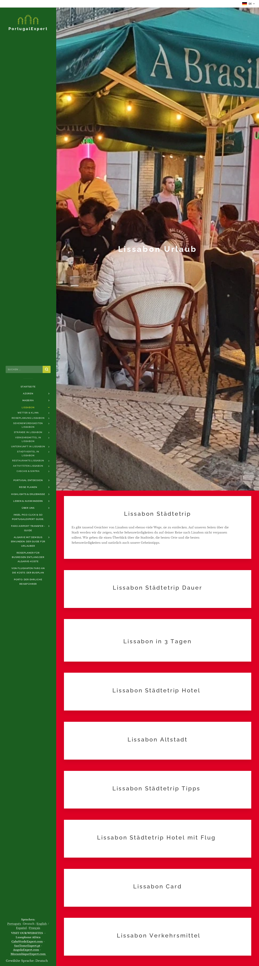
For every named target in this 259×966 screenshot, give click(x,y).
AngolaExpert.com (26, 949)
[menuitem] (28, 387)
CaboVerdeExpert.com (27, 941)
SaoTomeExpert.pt (27, 945)
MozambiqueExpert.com (28, 954)
